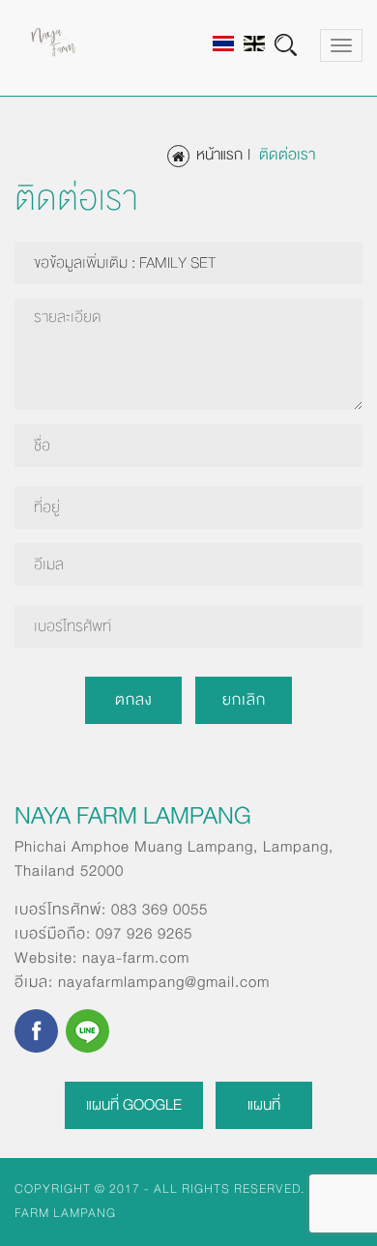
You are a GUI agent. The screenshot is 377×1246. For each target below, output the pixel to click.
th (223, 43)
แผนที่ (263, 1104)
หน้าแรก (219, 154)
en (254, 43)
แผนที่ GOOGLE (134, 1104)
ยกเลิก (244, 699)
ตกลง (134, 699)
